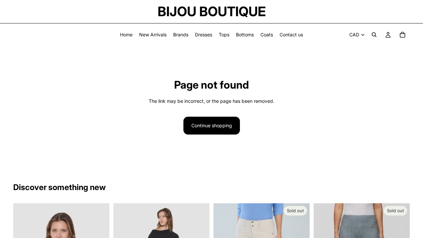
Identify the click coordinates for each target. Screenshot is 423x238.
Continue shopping (211, 125)
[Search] (374, 34)
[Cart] (402, 34)
